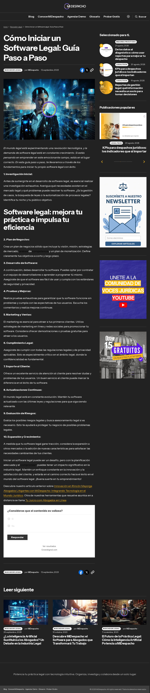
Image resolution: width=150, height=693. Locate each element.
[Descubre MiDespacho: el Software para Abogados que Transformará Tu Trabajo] (75, 612)
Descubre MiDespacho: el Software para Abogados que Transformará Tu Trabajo (73, 640)
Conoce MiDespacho (16, 689)
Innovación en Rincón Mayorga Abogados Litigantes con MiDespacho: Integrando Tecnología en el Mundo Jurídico (48, 490)
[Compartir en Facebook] (82, 70)
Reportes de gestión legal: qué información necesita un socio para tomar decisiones (129, 89)
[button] (128, 17)
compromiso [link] (28, 465)
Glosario (42, 689)
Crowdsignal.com (49, 550)
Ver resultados (49, 546)
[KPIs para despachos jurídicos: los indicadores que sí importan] (106, 70)
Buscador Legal (16, 27)
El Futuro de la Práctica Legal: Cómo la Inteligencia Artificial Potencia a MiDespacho (121, 640)
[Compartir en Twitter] (87, 70)
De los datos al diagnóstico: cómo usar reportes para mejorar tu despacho (130, 54)
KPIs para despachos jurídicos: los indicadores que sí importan (130, 72)
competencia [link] (40, 251)
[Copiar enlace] (92, 70)
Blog (5, 689)
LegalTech (121, 64)
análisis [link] (23, 251)
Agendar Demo (31, 689)
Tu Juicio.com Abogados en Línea (45, 500)
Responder (17, 537)
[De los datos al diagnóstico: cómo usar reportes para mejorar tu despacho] (106, 50)
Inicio (6, 27)
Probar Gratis (51, 689)
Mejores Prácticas (126, 42)
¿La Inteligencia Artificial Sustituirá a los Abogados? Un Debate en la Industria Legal (24, 640)
